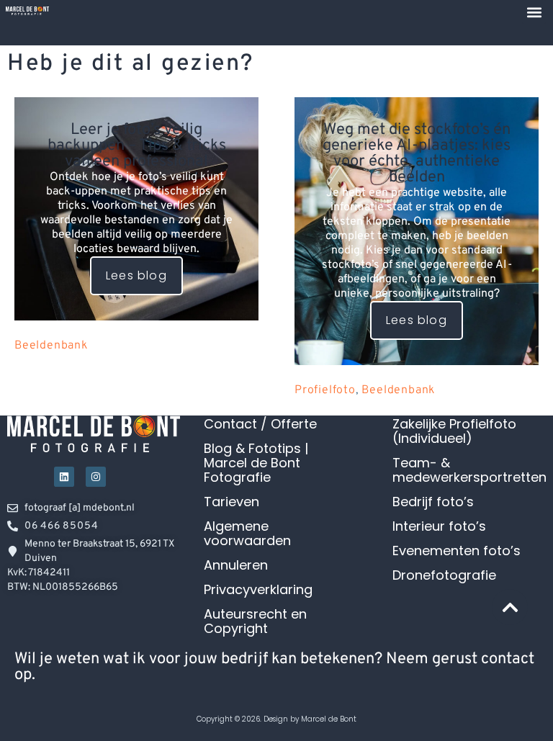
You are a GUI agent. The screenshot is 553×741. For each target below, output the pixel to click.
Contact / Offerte (260, 424)
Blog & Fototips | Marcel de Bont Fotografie (256, 463)
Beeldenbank (51, 345)
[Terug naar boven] (510, 607)
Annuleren (236, 565)
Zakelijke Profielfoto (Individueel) (454, 431)
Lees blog (136, 275)
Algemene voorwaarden (247, 533)
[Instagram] (96, 477)
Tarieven (231, 502)
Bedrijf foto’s (433, 502)
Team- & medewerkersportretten (469, 470)
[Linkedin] (64, 477)
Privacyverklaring (258, 589)
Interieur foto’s (439, 526)
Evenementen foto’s (456, 551)
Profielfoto (325, 390)
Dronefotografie (444, 575)
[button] (534, 12)
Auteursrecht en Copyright (255, 621)
